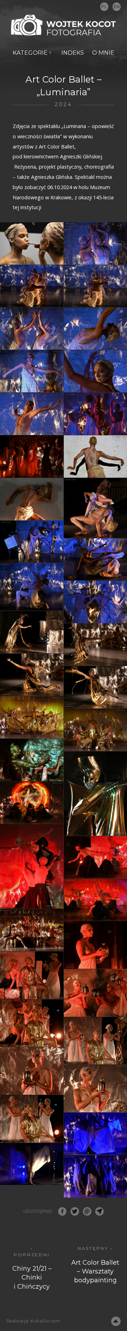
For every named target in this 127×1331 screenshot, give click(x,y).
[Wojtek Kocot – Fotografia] (63, 25)
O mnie (103, 52)
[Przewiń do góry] (116, 1321)
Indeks (72, 52)
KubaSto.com (45, 1321)
